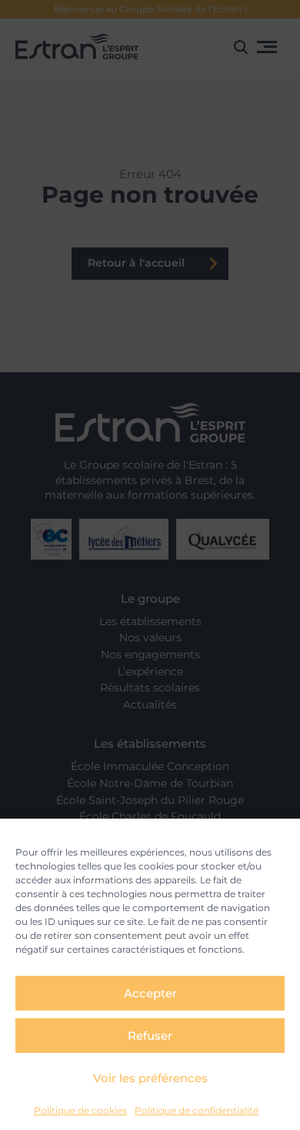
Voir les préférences (150, 1078)
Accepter (150, 993)
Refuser (150, 1035)
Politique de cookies (80, 1110)
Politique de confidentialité (196, 1110)
